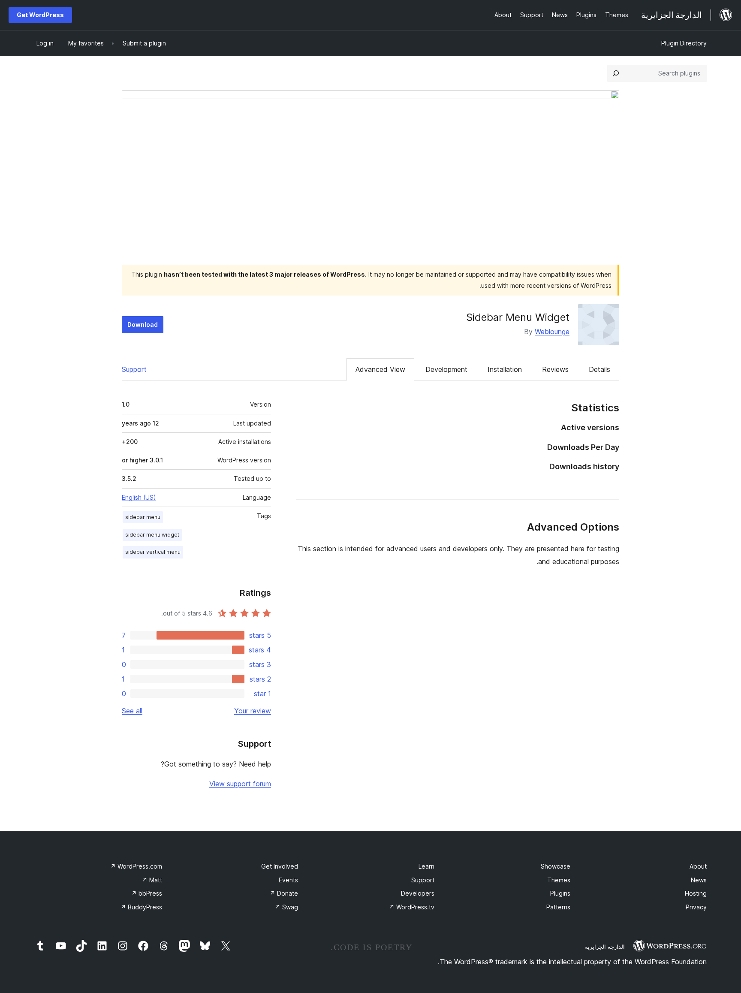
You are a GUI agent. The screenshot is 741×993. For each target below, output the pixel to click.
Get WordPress (40, 14)
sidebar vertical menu (153, 552)
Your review (252, 710)
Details (599, 369)
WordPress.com (136, 866)
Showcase (555, 866)
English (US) (139, 497)
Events (288, 880)
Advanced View (380, 369)
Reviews (555, 369)
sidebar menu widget (152, 534)
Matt (152, 880)
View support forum (240, 783)
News (699, 880)
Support (134, 369)
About (698, 866)
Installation (505, 369)
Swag (286, 907)
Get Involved (279, 866)
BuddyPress (141, 907)
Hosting (696, 893)
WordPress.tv (411, 907)
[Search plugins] (615, 73)
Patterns (558, 907)
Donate (284, 893)
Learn (426, 866)
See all (132, 710)
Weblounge (552, 331)
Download (142, 324)
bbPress (146, 893)
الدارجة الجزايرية (605, 946)
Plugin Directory (684, 43)
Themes (558, 880)
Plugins (560, 893)
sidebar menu (142, 517)
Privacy (696, 907)
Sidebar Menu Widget (517, 317)
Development (446, 369)
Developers (417, 893)
